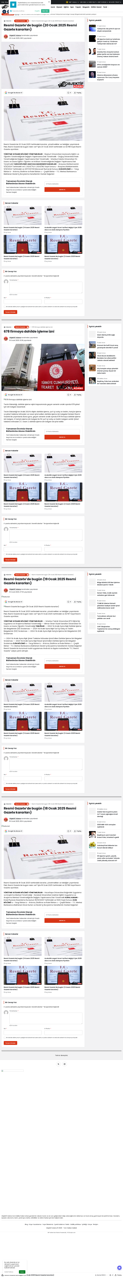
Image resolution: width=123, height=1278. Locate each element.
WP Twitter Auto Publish (54, 1232)
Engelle (37, 11)
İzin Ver (45, 11)
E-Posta (47, 298)
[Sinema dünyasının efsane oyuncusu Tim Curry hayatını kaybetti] (105, 76)
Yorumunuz (14, 280)
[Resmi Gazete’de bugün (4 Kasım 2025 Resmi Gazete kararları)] (23, 219)
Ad (5, 298)
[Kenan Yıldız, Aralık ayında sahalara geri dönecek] (105, 593)
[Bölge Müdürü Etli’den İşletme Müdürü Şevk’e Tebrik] (105, 582)
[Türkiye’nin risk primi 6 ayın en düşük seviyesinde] (105, 28)
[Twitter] (58, 1064)
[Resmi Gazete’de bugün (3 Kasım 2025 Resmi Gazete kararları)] (23, 248)
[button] (27, 21)
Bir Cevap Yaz (11, 271)
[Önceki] (16, 14)
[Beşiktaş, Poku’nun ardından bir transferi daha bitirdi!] (105, 381)
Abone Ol (62, 190)
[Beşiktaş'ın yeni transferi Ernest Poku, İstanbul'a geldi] (105, 835)
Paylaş (119, 1275)
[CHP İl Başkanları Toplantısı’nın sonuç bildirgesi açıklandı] (105, 627)
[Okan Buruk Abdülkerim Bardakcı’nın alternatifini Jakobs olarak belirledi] (105, 356)
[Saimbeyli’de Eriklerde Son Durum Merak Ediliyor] (105, 845)
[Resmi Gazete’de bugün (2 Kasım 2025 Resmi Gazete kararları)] (63, 248)
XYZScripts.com (71, 1232)
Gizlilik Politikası (8, 1272)
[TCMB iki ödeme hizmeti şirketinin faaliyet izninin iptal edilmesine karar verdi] (105, 604)
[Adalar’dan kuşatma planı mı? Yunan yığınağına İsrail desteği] (105, 812)
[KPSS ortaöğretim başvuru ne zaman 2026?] (105, 64)
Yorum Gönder (10, 312)
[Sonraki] (18, 14)
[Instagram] (64, 1064)
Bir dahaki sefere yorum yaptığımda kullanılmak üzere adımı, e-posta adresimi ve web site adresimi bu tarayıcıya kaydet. (42, 306)
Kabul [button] (22, 1272)
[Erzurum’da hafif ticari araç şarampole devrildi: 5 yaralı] (105, 345)
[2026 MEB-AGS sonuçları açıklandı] (105, 824)
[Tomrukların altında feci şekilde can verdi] (105, 616)
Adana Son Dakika (13, 1216)
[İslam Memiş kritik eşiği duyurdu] (105, 334)
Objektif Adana (15, 35)
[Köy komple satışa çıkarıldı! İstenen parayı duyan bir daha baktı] (105, 369)
